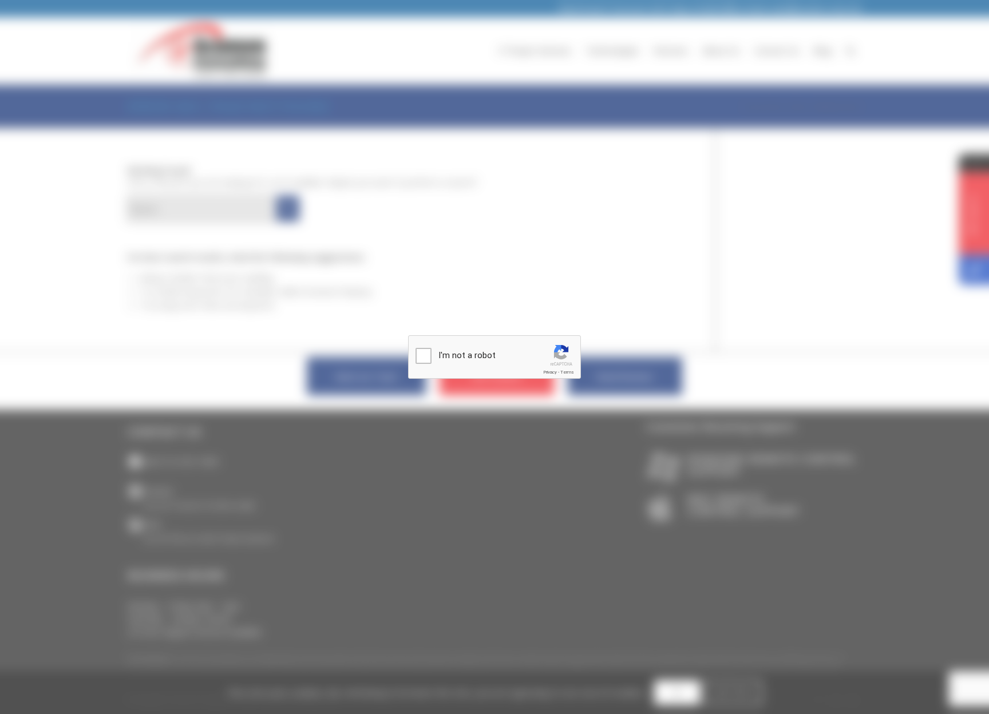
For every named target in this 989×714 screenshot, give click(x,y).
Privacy (550, 372)
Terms (567, 372)
